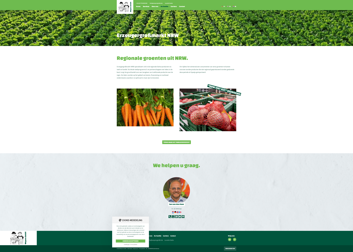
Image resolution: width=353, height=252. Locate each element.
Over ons (155, 6)
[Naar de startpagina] (125, 7)
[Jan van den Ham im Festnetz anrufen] (170, 216)
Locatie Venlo (169, 3)
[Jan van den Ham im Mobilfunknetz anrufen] (173, 216)
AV (146, 248)
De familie (164, 6)
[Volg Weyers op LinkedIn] (229, 239)
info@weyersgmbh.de (156, 3)
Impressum (135, 248)
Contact (182, 6)
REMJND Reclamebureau (153, 248)
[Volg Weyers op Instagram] (234, 239)
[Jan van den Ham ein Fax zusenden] (183, 216)
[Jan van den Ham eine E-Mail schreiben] (179, 216)
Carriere (174, 6)
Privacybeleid (142, 248)
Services (146, 6)
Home (138, 6)
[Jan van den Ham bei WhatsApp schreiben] (176, 216)
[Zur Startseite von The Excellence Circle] (18, 238)
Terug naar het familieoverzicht (176, 142)
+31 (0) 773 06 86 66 (141, 3)
